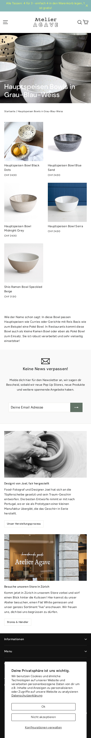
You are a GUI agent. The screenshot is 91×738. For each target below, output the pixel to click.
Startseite (9, 111)
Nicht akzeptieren (43, 717)
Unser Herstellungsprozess (24, 523)
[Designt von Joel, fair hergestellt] (45, 454)
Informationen (14, 639)
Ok (43, 706)
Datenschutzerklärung (27, 695)
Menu (8, 651)
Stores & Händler (18, 622)
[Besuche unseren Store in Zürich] (45, 557)
